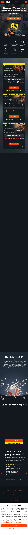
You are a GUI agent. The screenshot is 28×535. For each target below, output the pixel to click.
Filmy (12, 501)
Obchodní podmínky (8, 493)
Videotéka (7, 501)
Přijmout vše (14, 525)
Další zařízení (23, 311)
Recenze (20, 490)
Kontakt (20, 495)
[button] (1, 473)
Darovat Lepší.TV (14, 497)
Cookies (15, 495)
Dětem (21, 501)
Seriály (17, 501)
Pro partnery (9, 495)
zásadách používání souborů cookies (11, 522)
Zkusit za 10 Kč (14, 19)
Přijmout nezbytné (14, 529)
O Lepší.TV (8, 490)
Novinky (15, 490)
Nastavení (14, 532)
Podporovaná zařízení (20, 493)
